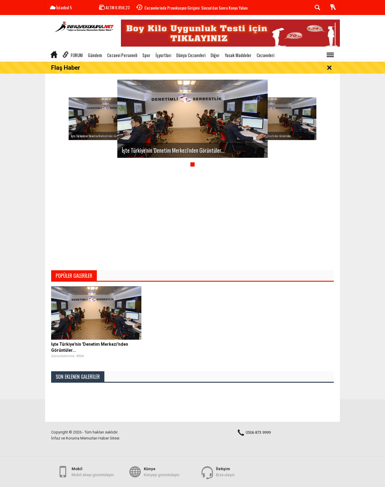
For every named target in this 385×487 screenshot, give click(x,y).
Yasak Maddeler (238, 55)
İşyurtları (163, 55)
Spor (146, 55)
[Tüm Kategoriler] (330, 55)
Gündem (95, 55)
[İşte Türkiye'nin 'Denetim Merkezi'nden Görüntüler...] (110, 118)
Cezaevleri (265, 55)
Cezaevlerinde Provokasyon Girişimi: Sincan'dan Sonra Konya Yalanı (196, 8)
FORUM (77, 55)
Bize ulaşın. (226, 472)
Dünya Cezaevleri (190, 55)
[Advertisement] (192, 221)
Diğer (215, 55)
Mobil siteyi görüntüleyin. (93, 472)
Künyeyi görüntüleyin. (162, 472)
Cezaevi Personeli (122, 55)
